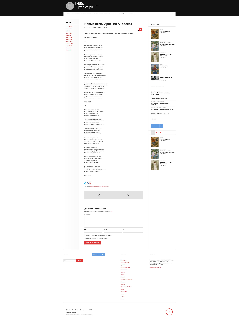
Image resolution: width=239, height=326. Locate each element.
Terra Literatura (97, 27)
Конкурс (123, 272)
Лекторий (121, 13)
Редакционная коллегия (155, 267)
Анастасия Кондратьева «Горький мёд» (166, 55)
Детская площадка (105, 13)
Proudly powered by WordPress (72, 314)
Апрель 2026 (69, 33)
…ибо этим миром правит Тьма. (159, 98)
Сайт (124, 229)
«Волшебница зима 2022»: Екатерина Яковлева (160, 103)
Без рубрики (163, 75)
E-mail (105, 229)
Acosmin (90, 314)
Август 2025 (69, 45)
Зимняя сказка (124, 269)
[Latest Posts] (153, 132)
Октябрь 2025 (69, 41)
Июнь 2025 (68, 50)
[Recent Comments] (157, 132)
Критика (114, 13)
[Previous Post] (99, 195)
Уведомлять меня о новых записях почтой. (96, 238)
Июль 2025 (68, 48)
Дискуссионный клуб (125, 267)
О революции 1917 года (126, 286)
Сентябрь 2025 (69, 43)
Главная (68, 13)
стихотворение (105, 186)
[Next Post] (128, 195)
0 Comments (163, 32)
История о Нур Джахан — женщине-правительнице (160, 93)
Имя (85, 229)
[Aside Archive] (140, 29)
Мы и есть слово (79, 309)
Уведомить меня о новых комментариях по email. (98, 235)
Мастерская (163, 41)
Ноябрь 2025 (69, 39)
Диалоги (96, 13)
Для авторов (129, 13)
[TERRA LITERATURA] (80, 6)
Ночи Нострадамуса (165, 31)
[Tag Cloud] (160, 132)
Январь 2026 (69, 37)
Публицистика (124, 291)
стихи (99, 186)
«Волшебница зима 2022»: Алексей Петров (162, 109)
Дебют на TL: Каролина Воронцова (160, 113)
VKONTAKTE (95, 254)
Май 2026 (68, 31)
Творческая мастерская (78, 13)
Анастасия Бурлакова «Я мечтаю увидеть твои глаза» (167, 43)
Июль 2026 (68, 28)
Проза (161, 29)
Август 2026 (69, 26)
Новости (89, 13)
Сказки (122, 296)
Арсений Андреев (94, 186)
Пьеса (122, 294)
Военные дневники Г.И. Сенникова (166, 78)
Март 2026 (68, 35)
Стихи (105, 27)
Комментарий (87, 214)
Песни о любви (163, 66)
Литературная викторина (126, 279)
